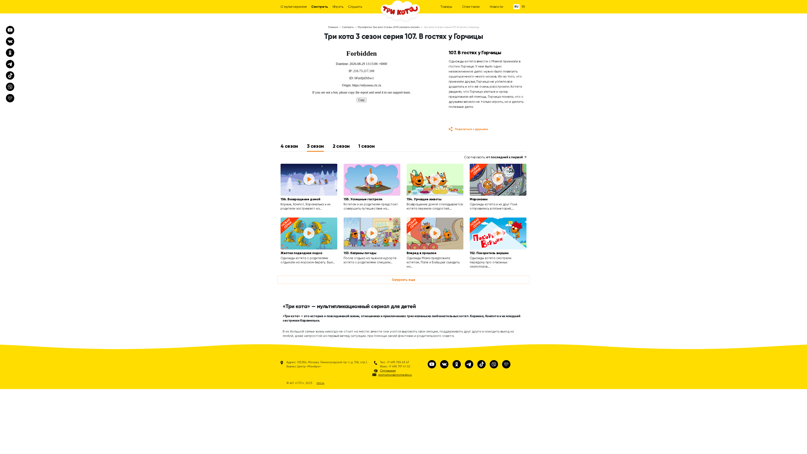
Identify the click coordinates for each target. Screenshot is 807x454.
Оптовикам (388, 370)
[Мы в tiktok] (481, 364)
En (523, 6)
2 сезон (341, 146)
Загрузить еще (403, 280)
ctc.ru (320, 383)
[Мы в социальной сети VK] (444, 364)
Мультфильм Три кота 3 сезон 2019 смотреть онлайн (389, 27)
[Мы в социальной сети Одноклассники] (456, 364)
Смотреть (319, 7)
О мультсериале (294, 7)
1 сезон (366, 146)
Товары (446, 7)
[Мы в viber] (494, 364)
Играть (338, 7)
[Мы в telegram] (469, 364)
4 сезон (289, 146)
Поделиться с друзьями (471, 129)
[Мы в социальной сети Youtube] (432, 364)
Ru (516, 6)
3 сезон (315, 146)
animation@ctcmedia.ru (395, 374)
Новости (496, 7)
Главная (333, 27)
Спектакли (471, 7)
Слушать (355, 7)
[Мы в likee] (506, 364)
